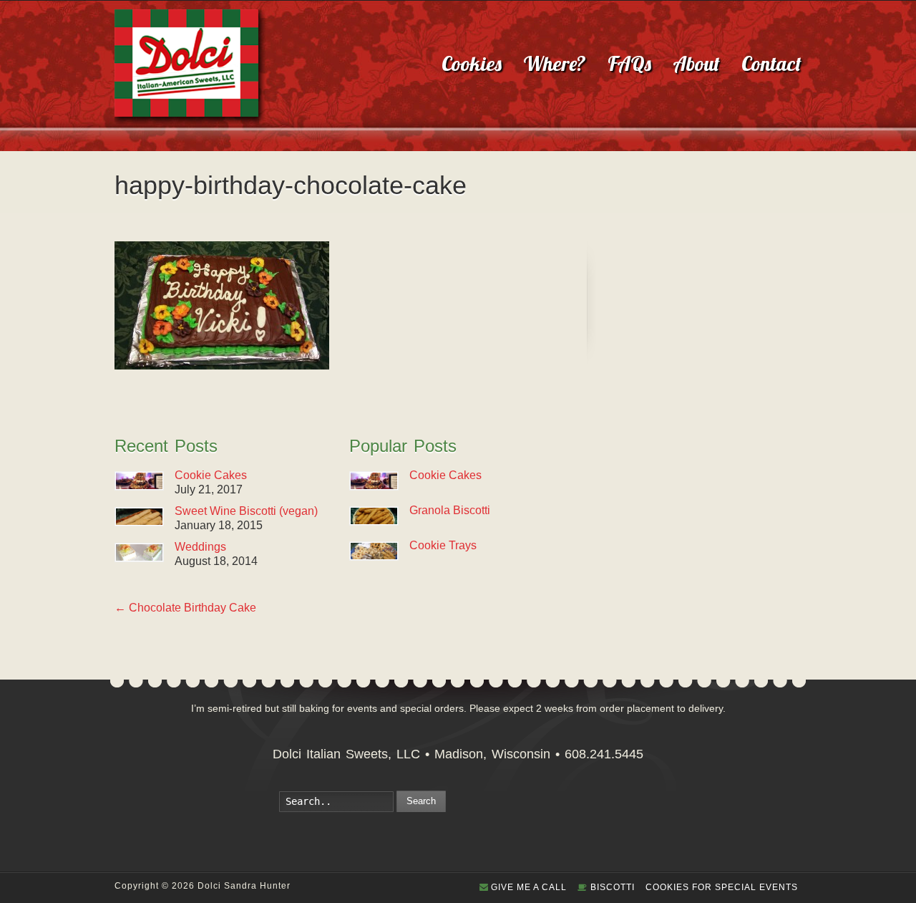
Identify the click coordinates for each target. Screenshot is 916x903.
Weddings (200, 547)
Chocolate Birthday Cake (185, 608)
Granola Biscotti (449, 510)
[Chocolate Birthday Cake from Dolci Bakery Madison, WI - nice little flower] (221, 365)
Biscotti (612, 887)
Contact (771, 63)
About (696, 63)
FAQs (629, 63)
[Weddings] (139, 552)
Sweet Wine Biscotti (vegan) (246, 511)
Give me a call (529, 887)
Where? (554, 63)
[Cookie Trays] (374, 551)
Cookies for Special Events (721, 887)
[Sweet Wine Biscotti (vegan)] (139, 516)
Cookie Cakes (211, 475)
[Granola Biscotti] (374, 516)
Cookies (472, 63)
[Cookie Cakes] (139, 481)
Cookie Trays (443, 545)
